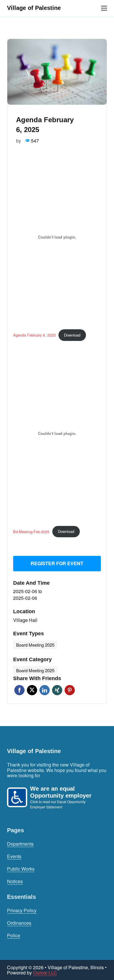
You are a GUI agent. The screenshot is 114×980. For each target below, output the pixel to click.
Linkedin (44, 690)
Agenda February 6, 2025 (34, 335)
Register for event (57, 563)
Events (14, 856)
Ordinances (19, 923)
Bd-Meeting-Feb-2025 (31, 531)
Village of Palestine (34, 8)
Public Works (20, 868)
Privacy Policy (22, 910)
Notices (15, 881)
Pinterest (70, 690)
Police (13, 935)
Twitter (32, 690)
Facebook (19, 690)
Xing (57, 690)
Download (72, 335)
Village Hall (25, 620)
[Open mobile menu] (104, 8)
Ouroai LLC (45, 972)
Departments (20, 843)
